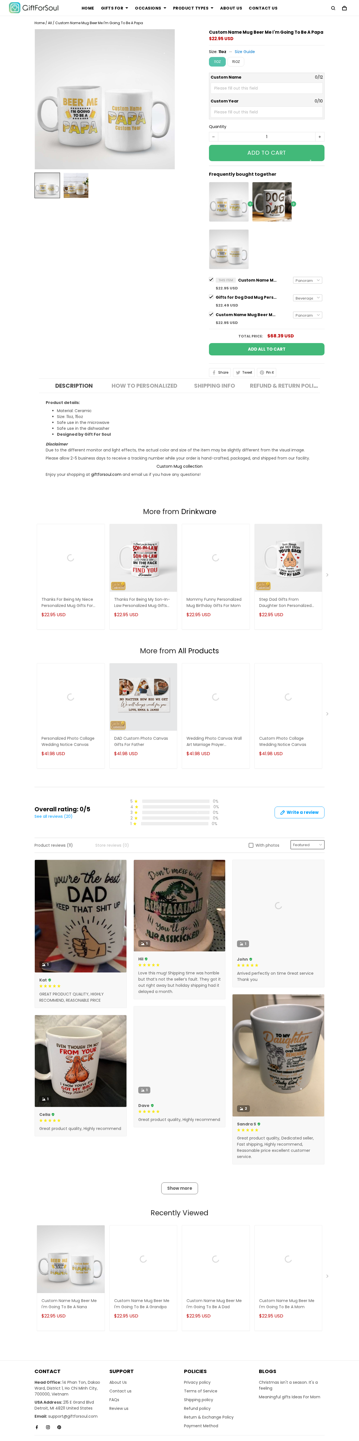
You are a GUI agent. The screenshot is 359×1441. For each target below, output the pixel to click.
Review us (118, 1420)
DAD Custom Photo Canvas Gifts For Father (141, 741)
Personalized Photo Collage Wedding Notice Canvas (68, 741)
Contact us (120, 1403)
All (50, 22)
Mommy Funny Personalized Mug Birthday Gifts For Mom (214, 602)
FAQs (114, 1412)
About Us (118, 1394)
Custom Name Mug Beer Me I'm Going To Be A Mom (286, 1316)
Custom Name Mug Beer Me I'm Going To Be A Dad (214, 1316)
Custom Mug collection (179, 466)
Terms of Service (200, 1403)
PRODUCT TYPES (191, 8)
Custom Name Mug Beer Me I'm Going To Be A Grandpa (141, 1316)
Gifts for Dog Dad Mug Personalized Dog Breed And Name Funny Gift (246, 297)
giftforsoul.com (106, 474)
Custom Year (225, 101)
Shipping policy (198, 1412)
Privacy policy (197, 1394)
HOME (88, 8)
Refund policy (197, 1420)
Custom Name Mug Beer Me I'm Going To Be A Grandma (246, 315)
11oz (222, 51)
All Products (198, 651)
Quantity (217, 126)
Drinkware (198, 512)
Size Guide (245, 51)
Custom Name (226, 77)
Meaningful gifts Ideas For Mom (289, 1409)
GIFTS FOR (112, 8)
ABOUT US (231, 8)
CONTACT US (263, 8)
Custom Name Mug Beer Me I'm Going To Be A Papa (257, 280)
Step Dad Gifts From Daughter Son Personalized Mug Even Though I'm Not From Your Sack (285, 603)
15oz (236, 61)
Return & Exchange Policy (209, 1429)
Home (39, 22)
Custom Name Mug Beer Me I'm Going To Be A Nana (69, 1316)
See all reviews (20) (53, 816)
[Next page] (327, 576)
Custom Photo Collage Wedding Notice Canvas (282, 741)
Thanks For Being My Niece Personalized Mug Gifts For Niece (67, 603)
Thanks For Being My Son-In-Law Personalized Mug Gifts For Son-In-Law (142, 603)
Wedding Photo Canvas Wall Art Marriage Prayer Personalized (214, 742)
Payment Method (201, 1438)
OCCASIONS (148, 8)
